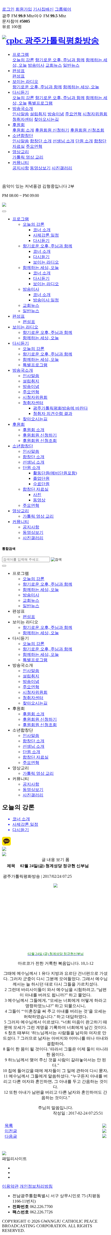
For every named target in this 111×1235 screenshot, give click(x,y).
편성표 (18, 70)
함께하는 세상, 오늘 (81, 87)
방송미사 (36, 65)
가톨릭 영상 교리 (27, 157)
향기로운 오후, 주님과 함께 (60, 60)
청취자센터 (22, 119)
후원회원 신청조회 (87, 130)
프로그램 (20, 54)
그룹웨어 (63, 9)
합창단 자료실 (36, 489)
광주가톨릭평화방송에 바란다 (60, 408)
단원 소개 (84, 141)
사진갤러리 (62, 168)
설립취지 (38, 114)
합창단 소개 (41, 141)
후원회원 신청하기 (52, 130)
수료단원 (41, 484)
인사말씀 (20, 114)
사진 (37, 494)
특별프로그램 (40, 103)
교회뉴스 (53, 65)
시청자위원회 (95, 114)
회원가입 (23, 9)
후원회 (18, 125)
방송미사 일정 (46, 300)
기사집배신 (43, 9)
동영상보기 (40, 168)
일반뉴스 (71, 65)
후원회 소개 (23, 130)
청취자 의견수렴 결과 (52, 413)
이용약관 (10, 1186)
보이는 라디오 (25, 81)
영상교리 (20, 152)
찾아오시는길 (46, 119)
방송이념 (55, 114)
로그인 (8, 9)
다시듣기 (20, 92)
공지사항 (20, 168)
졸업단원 (41, 478)
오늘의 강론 (23, 60)
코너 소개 (42, 230)
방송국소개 (22, 108)
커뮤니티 (20, 162)
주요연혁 (73, 114)
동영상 (39, 500)
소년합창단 (22, 135)
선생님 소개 (63, 141)
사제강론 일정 (46, 235)
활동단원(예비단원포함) (55, 473)
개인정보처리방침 (36, 1186)
